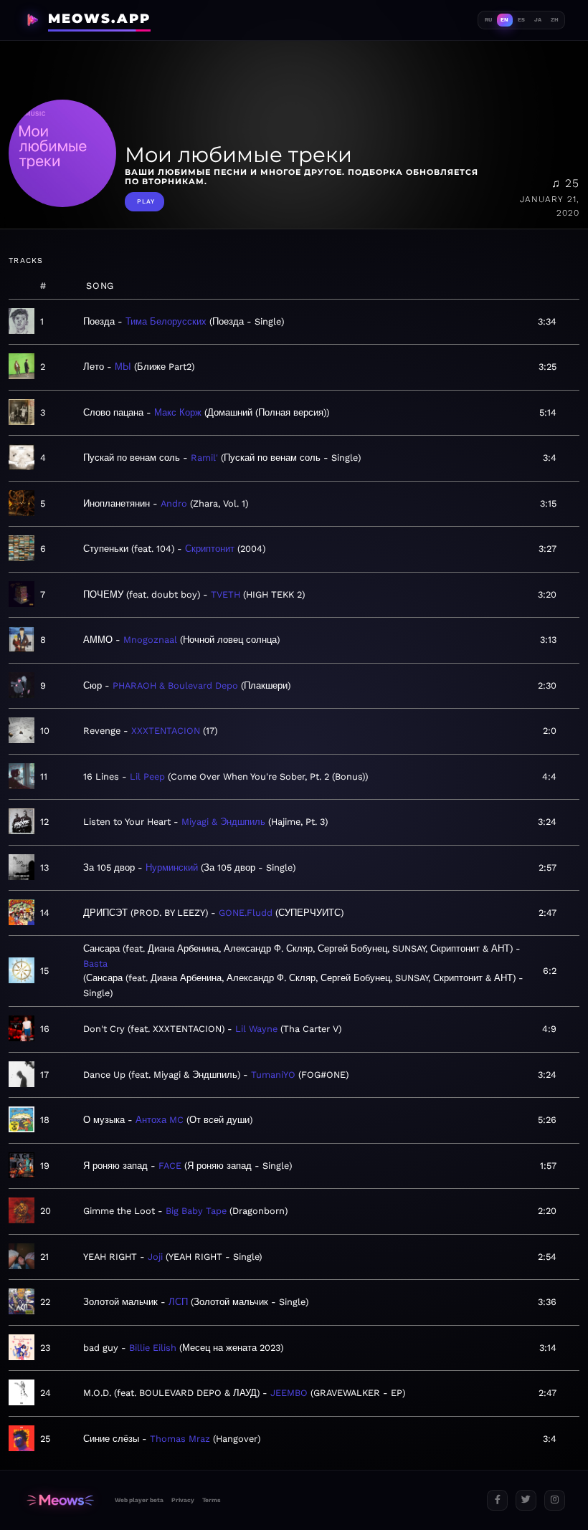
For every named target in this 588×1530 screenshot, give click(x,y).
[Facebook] (497, 1500)
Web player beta (139, 1499)
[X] (526, 1500)
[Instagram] (554, 1500)
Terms (211, 1499)
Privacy (182, 1499)
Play (146, 201)
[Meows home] (60, 1500)
